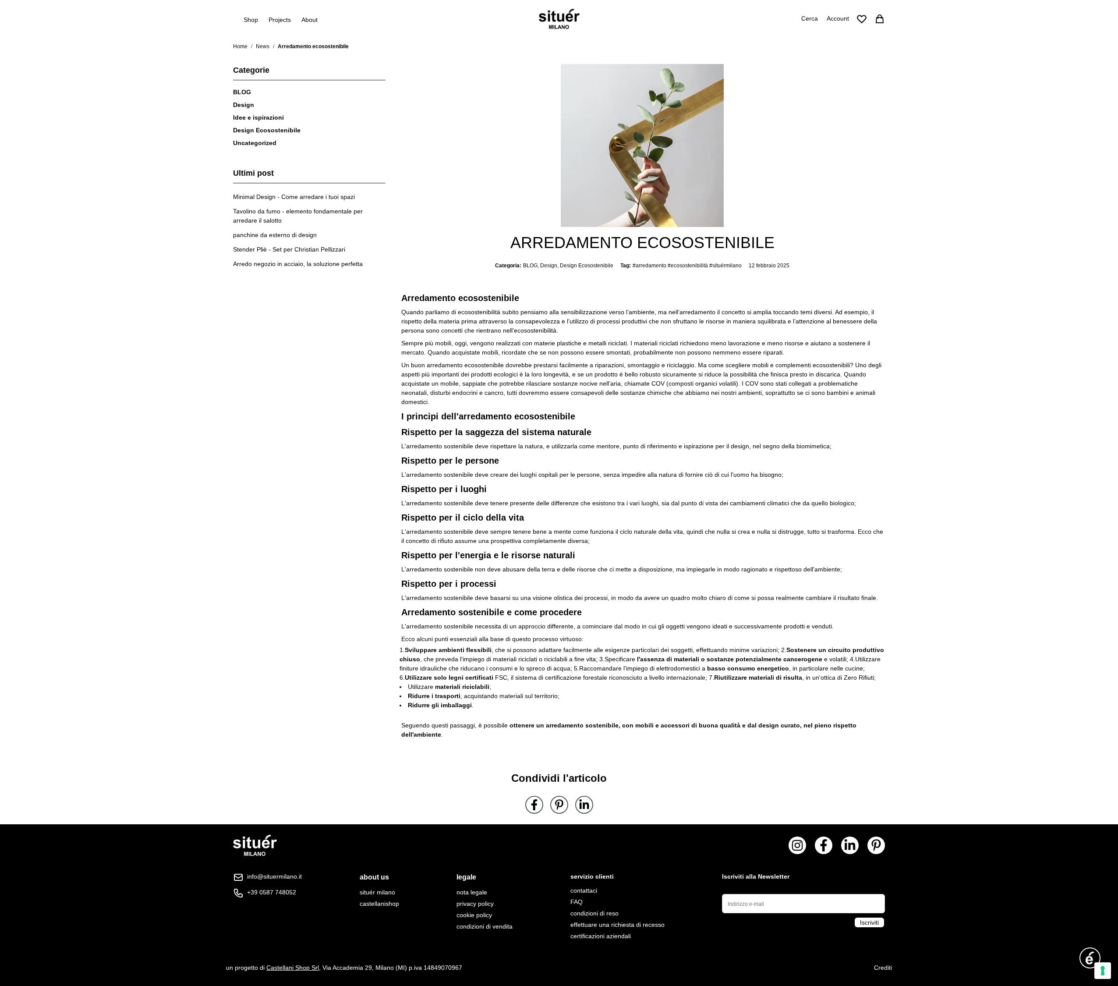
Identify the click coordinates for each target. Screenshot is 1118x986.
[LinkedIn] (584, 804)
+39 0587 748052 (271, 892)
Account (838, 18)
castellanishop (379, 903)
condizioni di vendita (484, 926)
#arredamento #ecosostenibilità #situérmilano (687, 265)
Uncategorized (254, 142)
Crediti (883, 967)
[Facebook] (534, 804)
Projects (280, 19)
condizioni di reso (594, 913)
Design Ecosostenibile (267, 130)
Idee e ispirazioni (258, 117)
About (309, 19)
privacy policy (475, 903)
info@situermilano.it (274, 876)
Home (240, 46)
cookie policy (474, 915)
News (262, 46)
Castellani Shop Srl (292, 967)
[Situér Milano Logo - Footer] (255, 845)
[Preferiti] (861, 19)
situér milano (377, 892)
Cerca (809, 18)
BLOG (242, 92)
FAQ (576, 901)
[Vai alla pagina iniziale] (559, 19)
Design (243, 104)
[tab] (379, 877)
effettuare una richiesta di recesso (617, 924)
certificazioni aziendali (600, 936)
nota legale (471, 892)
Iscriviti (869, 922)
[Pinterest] (559, 804)
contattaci (583, 890)
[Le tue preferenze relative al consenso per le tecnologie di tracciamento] (1102, 970)
